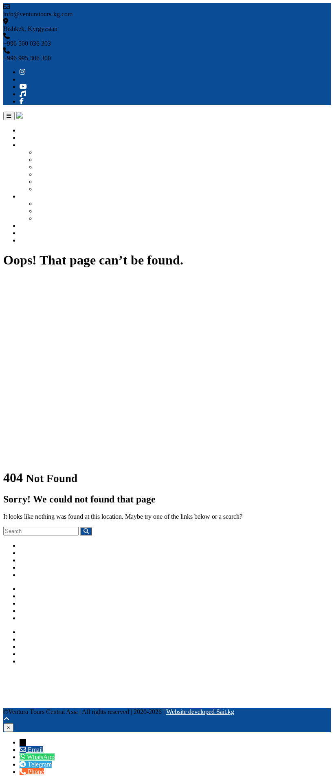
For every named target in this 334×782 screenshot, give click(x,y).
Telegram (32, 661)
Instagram (16, 675)
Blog (26, 232)
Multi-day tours (55, 210)
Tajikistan (48, 181)
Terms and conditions (47, 618)
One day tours (54, 203)
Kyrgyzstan (51, 152)
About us (31, 137)
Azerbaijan (50, 188)
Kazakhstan (51, 166)
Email (35, 749)
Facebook (16, 704)
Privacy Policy (38, 610)
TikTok (12, 697)
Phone (36, 771)
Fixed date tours (56, 218)
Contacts (31, 240)
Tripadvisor (18, 682)
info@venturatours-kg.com (54, 646)
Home (27, 130)
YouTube (15, 689)
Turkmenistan (53, 174)
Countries (32, 144)
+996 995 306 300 (43, 639)
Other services (38, 225)
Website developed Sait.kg (200, 711)
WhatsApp (33, 653)
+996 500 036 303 (43, 631)
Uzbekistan (50, 159)
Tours (27, 196)
